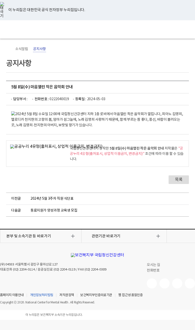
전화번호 (153, 271)
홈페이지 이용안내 (12, 295)
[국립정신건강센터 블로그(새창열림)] (190, 283)
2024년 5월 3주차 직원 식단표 (52, 199)
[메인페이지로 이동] (97, 29)
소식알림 (21, 49)
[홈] (8, 49)
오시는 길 (154, 265)
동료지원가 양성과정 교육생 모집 (53, 211)
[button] (40, 236)
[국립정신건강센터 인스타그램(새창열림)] (177, 283)
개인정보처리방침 (41, 295)
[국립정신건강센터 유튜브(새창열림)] (152, 283)
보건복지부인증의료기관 (96, 295)
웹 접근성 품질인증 (130, 295)
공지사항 (39, 49)
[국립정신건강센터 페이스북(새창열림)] (164, 283)
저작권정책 (66, 295)
